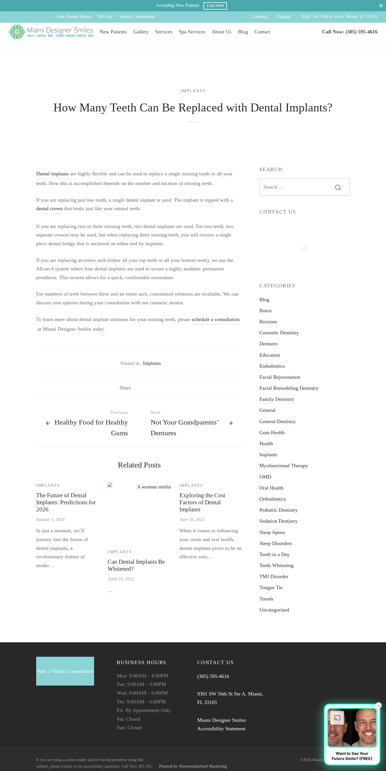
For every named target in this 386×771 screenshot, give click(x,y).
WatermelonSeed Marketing (203, 766)
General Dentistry (277, 421)
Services (163, 32)
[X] (24, 17)
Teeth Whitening (276, 565)
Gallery (141, 32)
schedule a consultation (216, 319)
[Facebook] (12, 17)
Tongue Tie (271, 587)
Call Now (215, 5)
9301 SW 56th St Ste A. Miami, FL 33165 (340, 16)
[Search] (338, 187)
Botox (265, 310)
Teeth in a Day (274, 554)
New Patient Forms (74, 16)
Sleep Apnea (272, 532)
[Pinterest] (155, 388)
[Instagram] (35, 17)
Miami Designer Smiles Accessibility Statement (221, 724)
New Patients (113, 32)
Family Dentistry (276, 399)
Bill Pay (105, 16)
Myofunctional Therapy (283, 465)
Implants (193, 90)
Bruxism (268, 321)
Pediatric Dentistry (278, 510)
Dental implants (52, 173)
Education (269, 354)
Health (266, 443)
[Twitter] (51, 709)
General (267, 410)
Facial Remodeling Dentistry (288, 388)
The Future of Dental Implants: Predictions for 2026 (66, 502)
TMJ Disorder (273, 576)
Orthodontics (272, 499)
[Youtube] (47, 17)
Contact (262, 32)
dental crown (49, 208)
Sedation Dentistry (278, 521)
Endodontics (272, 366)
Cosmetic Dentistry (279, 332)
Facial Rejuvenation (279, 377)
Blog (243, 32)
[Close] (381, 5)
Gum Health (272, 432)
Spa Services (192, 32)
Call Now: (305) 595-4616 (350, 32)
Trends (266, 598)
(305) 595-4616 (213, 676)
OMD (265, 476)
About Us (221, 32)
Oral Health (271, 488)
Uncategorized (274, 610)
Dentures (268, 343)
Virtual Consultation (137, 16)
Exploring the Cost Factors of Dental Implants (202, 502)
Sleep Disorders (275, 543)
